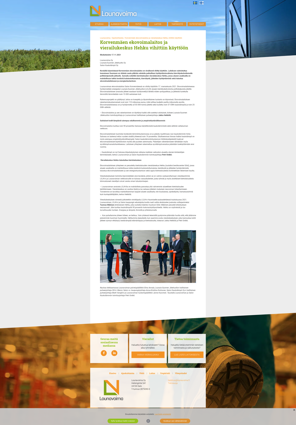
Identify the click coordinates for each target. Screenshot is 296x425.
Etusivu (99, 24)
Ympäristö (177, 24)
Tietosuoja (173, 383)
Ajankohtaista (119, 24)
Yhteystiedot (196, 24)
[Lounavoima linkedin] (114, 353)
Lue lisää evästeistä (163, 414)
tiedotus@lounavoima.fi (179, 380)
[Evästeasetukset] (148, 421)
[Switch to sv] (195, 3)
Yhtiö (138, 24)
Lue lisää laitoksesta (187, 354)
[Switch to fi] (201, 3)
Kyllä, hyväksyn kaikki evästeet (123, 421)
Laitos (157, 24)
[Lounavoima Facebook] (104, 353)
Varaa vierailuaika (148, 354)
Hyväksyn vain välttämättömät (175, 421)
